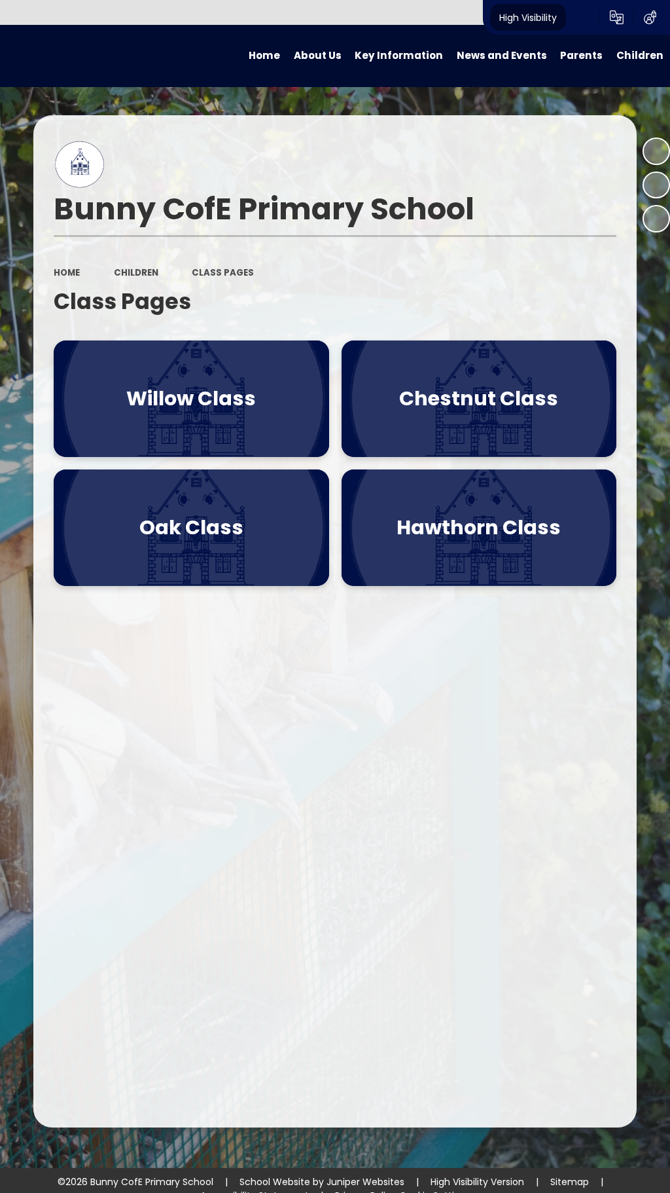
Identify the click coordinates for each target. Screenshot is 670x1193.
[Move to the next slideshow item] (656, 218)
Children (136, 272)
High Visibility (528, 17)
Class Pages (223, 272)
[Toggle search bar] (582, 17)
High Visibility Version (477, 1181)
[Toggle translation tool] (616, 17)
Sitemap (569, 1181)
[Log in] (650, 17)
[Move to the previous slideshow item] (656, 185)
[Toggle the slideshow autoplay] (656, 151)
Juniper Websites (365, 1181)
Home (67, 272)
